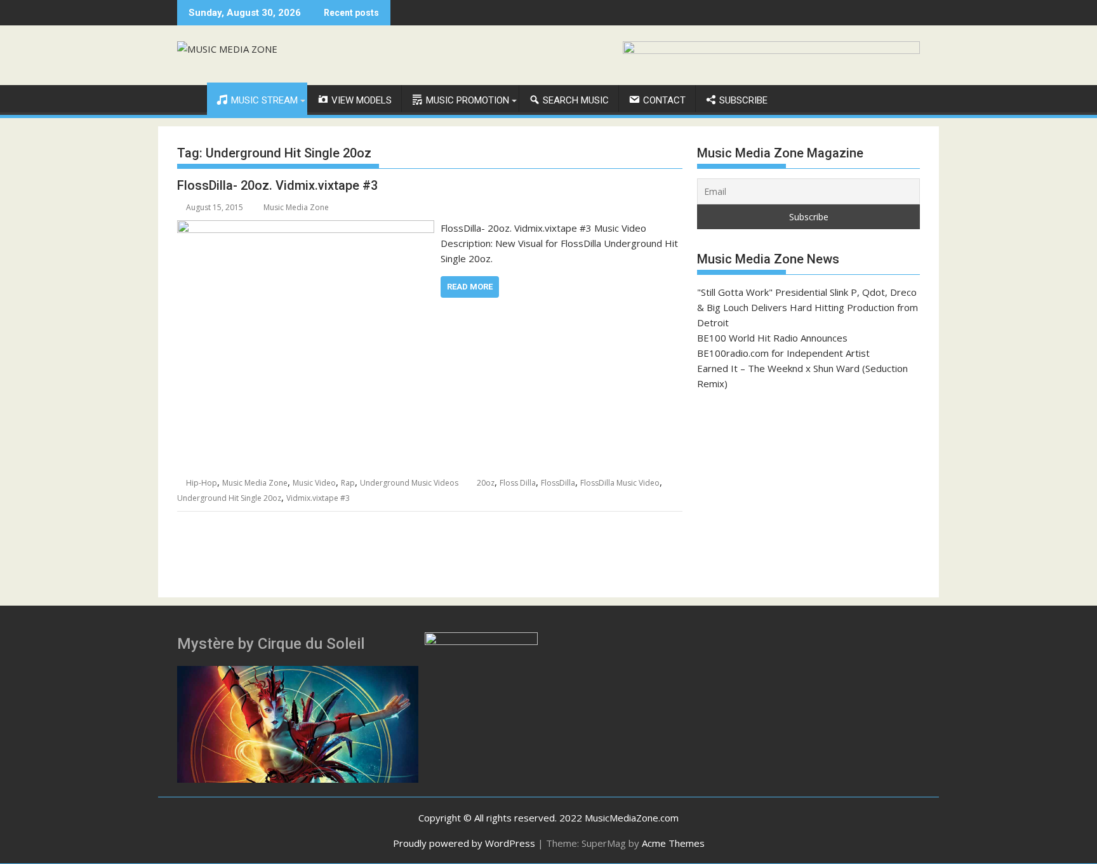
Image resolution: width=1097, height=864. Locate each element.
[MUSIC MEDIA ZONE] (189, 98)
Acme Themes (673, 843)
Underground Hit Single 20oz (229, 498)
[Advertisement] (808, 494)
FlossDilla (558, 482)
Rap (348, 482)
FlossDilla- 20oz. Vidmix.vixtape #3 (277, 185)
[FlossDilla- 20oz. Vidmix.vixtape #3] (305, 228)
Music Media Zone (296, 207)
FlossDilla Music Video (620, 482)
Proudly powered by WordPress (464, 843)
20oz (486, 482)
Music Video (314, 482)
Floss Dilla (518, 482)
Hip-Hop (201, 482)
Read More (470, 286)
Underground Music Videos (409, 482)
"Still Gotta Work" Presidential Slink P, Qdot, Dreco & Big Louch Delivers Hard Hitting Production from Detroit (807, 307)
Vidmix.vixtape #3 (318, 498)
